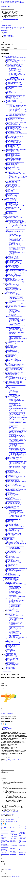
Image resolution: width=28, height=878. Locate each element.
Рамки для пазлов (14, 110)
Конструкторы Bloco (12, 262)
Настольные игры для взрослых (15, 95)
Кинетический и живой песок (12, 575)
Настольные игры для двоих (14, 64)
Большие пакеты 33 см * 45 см (18, 177)
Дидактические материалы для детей (16, 377)
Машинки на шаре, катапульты (17, 637)
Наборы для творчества (10, 293)
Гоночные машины (15, 239)
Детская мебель (10, 667)
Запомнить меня (6, 866)
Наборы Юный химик (13, 151)
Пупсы (9, 660)
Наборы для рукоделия (13, 839)
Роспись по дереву (14, 337)
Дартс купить (22, 845)
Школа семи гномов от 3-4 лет (17, 464)
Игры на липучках (12, 564)
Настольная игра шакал (13, 853)
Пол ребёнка (4, 46)
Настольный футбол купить (4, 850)
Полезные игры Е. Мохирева (17, 413)
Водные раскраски (15, 329)
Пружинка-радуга (11, 195)
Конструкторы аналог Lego (14, 231)
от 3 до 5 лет (19, 759)
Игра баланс (10, 565)
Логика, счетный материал (17, 515)
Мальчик (8, 761)
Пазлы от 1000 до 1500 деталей (18, 111)
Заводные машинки (15, 633)
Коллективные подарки (10, 27)
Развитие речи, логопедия (14, 472)
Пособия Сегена (11, 212)
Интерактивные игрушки (11, 577)
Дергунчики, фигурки (12, 522)
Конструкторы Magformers (13, 258)
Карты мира (10, 474)
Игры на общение (15, 73)
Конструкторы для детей (11, 216)
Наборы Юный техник (13, 154)
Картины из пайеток (12, 347)
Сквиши (9, 190)
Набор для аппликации (16, 298)
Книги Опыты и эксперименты (15, 162)
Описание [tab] (5, 727)
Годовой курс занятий (15, 414)
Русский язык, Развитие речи (17, 431)
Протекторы (10, 97)
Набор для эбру (11, 354)
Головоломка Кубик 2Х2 (13, 126)
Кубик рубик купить (13, 842)
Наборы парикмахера (15, 592)
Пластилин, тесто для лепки (14, 316)
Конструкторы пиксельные (14, 275)
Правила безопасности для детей (15, 476)
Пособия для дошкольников (13, 502)
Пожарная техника (15, 235)
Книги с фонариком (12, 477)
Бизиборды (10, 535)
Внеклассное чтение (12, 475)
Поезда (12, 242)
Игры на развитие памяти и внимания (16, 70)
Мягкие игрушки (11, 582)
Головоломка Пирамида (13, 131)
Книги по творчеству (12, 387)
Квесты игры (11, 92)
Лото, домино (11, 556)
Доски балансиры (11, 574)
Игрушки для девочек (10, 654)
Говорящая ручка (11, 578)
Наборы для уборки (15, 587)
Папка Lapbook (10, 495)
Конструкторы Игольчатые (14, 263)
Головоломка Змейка (12, 128)
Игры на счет (13, 75)
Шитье (12, 312)
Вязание (12, 315)
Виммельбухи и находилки (14, 382)
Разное (12, 253)
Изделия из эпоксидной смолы (15, 358)
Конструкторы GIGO (12, 256)
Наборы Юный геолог (12, 164)
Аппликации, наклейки (13, 294)
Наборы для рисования (16, 341)
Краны (12, 627)
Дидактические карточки (16, 378)
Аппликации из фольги (16, 296)
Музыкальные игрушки (16, 528)
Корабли (9, 641)
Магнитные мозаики (12, 285)
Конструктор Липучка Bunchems (15, 269)
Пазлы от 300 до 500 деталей (17, 108)
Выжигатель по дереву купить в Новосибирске (5, 846)
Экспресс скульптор (12, 181)
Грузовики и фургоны (16, 615)
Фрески (9, 342)
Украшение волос (11, 350)
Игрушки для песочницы (16, 600)
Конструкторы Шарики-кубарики (15, 272)
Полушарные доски (12, 571)
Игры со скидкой (11, 100)
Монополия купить (13, 826)
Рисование (13, 394)
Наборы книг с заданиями (13, 490)
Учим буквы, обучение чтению (17, 452)
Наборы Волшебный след (13, 534)
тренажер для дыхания (13, 552)
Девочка (12, 761)
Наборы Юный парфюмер (13, 159)
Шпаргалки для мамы (12, 561)
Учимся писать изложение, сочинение (15, 433)
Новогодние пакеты (15, 180)
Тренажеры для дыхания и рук (14, 551)
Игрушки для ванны (12, 531)
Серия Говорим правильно (16, 435)
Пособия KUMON (14, 399)
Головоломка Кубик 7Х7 (13, 145)
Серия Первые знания (15, 453)
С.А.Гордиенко (13, 444)
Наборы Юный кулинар (13, 163)
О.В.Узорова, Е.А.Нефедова (17, 439)
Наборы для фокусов (9, 199)
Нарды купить (4, 833)
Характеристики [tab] (7, 728)
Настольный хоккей (13, 829)
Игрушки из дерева (12, 508)
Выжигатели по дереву (13, 305)
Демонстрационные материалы (18, 379)
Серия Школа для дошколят (16, 419)
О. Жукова (12, 426)
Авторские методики (10, 200)
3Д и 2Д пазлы (11, 123)
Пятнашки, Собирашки (13, 140)
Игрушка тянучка (11, 185)
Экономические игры (13, 65)
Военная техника (14, 244)
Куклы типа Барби (12, 659)
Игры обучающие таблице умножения (16, 568)
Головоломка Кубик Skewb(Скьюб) (16, 149)
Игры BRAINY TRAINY (13, 99)
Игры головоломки (12, 62)
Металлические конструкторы (14, 220)
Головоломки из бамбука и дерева (16, 122)
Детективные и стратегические (15, 79)
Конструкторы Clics (12, 257)
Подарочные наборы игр (16, 78)
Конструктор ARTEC (12, 265)
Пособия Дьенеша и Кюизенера (15, 205)
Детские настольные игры (14, 66)
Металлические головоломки (14, 120)
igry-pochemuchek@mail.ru (10, 821)
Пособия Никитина (12, 202)
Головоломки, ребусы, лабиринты (16, 489)
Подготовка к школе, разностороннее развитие (16, 442)
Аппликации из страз (15, 297)
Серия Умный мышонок (16, 450)
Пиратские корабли (15, 236)
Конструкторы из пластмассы (15, 221)
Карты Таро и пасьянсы (13, 169)
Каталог (3, 27)
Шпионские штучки (12, 646)
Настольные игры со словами (14, 89)
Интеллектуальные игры (13, 82)
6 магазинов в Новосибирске (10, 19)
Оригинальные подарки (11, 167)
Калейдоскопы (10, 666)
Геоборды (9, 213)
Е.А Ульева (13, 404)
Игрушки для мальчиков (11, 611)
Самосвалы (13, 624)
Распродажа (7, 671)
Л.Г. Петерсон (13, 406)
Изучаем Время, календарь (14, 557)
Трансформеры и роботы (13, 642)
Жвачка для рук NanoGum (14, 186)
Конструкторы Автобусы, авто (17, 248)
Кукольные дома (11, 655)
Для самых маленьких (16, 547)
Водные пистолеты (8, 37)
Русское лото (10, 87)
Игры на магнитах (9, 538)
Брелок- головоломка (12, 137)
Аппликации (13, 392)
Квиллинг (12, 301)
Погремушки (10, 529)
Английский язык (11, 484)
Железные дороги (11, 645)
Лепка (11, 390)
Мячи (11, 602)
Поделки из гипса (14, 324)
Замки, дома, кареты (15, 233)
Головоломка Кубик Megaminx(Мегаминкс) (13, 147)
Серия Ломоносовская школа (17, 440)
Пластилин (16, 323)
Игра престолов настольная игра (5, 829)
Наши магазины (10, 2)
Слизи (8, 651)
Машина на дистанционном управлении (16, 619)
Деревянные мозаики (12, 284)
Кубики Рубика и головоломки (15, 115)
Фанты (9, 91)
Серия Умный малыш (15, 446)
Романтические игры (12, 93)
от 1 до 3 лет (12, 759)
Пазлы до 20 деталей (15, 106)
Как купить (3, 2)
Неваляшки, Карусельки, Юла (15, 526)
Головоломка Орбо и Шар (13, 129)
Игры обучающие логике (13, 562)
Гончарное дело (14, 318)
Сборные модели (9, 363)
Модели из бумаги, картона (14, 365)
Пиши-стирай (10, 493)
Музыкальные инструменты (14, 541)
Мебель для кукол (11, 656)
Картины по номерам (15, 334)
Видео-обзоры (4, 30)
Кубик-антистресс (11, 196)
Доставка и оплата (19, 2)
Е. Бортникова (13, 425)
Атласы (9, 492)
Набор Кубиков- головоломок (14, 136)
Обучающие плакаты (12, 374)
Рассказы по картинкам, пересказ (15, 486)
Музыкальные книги (12, 506)
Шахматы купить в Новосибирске (13, 833)
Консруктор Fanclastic (12, 266)
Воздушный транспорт (16, 240)
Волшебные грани (14, 395)
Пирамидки (10, 520)
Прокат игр (22, 28)
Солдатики (10, 649)
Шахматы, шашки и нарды (14, 86)
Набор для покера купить (22, 836)
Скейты (9, 610)
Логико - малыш (11, 208)
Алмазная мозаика (12, 355)
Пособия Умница (11, 211)
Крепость (12, 251)
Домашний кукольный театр (14, 279)
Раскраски (10, 470)
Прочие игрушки (14, 517)
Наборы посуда (14, 588)
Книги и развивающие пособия (12, 381)
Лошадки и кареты (12, 664)
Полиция (12, 636)
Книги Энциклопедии (13, 471)
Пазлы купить (13, 836)
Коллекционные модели (16, 626)
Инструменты (13, 593)
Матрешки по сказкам (15, 510)
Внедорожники (14, 635)
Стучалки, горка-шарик (13, 519)
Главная (5, 32)
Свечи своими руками (12, 346)
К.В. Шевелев (13, 427)
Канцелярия (10, 349)
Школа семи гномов (12, 459)
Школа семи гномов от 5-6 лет (17, 467)
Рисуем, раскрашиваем (13, 327)
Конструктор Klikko (12, 267)
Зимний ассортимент (12, 609)
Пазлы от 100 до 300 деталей (17, 109)
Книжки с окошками (12, 488)
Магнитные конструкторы (14, 218)
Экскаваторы (13, 617)
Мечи (8, 647)
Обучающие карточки (13, 560)
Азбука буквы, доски (12, 542)
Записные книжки (11, 198)
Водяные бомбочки (14, 606)
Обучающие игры (9, 539)
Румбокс (9, 356)
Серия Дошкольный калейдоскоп (18, 430)
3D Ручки (6, 214)
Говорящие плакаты (12, 373)
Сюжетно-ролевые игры (14, 583)
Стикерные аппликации (16, 300)
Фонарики (9, 640)
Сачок (11, 608)
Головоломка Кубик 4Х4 (13, 144)
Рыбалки (12, 595)
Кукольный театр (9, 278)
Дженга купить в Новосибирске (23, 842)
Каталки (9, 521)
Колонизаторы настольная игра (5, 853)
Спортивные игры (12, 83)
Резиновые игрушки (12, 530)
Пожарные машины (15, 628)
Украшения (13, 314)
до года (7, 759)
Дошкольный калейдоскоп (16, 455)
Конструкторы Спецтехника (17, 247)
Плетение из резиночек (13, 352)
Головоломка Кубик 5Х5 (13, 141)
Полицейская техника (16, 249)
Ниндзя (11, 254)
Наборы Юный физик (13, 153)
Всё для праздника (9, 668)
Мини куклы (10, 662)
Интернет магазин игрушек (7, 814)
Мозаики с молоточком (13, 288)
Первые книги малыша (12, 479)
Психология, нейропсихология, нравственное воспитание (14, 504)
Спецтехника (11, 653)
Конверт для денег (12, 189)
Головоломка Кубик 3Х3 (13, 132)
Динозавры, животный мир (17, 252)
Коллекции (9, 28)
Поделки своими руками (16, 388)
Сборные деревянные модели (14, 367)
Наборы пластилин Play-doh (17, 319)
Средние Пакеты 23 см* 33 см (18, 176)
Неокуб (9, 168)
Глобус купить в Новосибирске (5, 842)
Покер (9, 88)
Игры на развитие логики (17, 74)
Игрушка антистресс (12, 193)
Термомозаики (11, 291)
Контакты (3, 3)
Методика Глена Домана (13, 209)
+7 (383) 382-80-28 (5, 6)
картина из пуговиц (12, 359)
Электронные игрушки (13, 579)
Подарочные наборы (12, 361)
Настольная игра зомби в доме (23, 853)
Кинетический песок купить (22, 829)
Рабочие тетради (11, 397)
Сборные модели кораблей (14, 368)
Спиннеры (10, 187)
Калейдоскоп (10, 191)
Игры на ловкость (15, 71)
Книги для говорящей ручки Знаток (16, 481)
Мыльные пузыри (14, 601)
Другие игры (13, 77)
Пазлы (9, 104)
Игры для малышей (9, 507)
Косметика (10, 171)
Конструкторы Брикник (13, 227)
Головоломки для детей (13, 124)
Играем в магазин (14, 591)
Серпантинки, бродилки (13, 524)
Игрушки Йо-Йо (11, 182)
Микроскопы (10, 166)
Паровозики (13, 629)
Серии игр (19, 27)
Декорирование (14, 311)
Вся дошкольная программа (16, 448)
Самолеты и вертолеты (13, 638)
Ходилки (12, 68)
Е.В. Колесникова (14, 403)
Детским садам (15, 28)
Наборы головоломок (15, 117)
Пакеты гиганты (14, 178)
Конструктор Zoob (12, 261)
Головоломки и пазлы (10, 101)
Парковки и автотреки (13, 613)
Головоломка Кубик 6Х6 (13, 142)
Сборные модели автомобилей (14, 364)
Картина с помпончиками (13, 360)
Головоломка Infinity (12, 138)
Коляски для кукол (12, 658)
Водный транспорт (15, 238)
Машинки (10, 614)
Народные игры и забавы (16, 516)
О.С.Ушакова (13, 445)
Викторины (10, 59)
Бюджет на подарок (5, 47)
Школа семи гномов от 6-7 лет (17, 468)
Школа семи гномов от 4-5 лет (17, 466)
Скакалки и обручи (15, 605)
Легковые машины (15, 623)
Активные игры (11, 61)
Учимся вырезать (11, 483)
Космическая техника (15, 245)
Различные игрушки (8, 35)
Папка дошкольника (15, 405)
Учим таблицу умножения (13, 499)
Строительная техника (15, 243)
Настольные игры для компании (15, 60)
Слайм (9, 194)
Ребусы (9, 566)
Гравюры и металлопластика (14, 303)
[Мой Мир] (5, 724)
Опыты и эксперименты (11, 150)
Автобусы (12, 632)
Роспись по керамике (15, 336)
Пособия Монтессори (12, 207)
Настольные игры (9, 56)
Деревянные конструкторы (14, 217)
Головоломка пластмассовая (14, 102)
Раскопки (10, 157)
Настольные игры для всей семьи (16, 57)
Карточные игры (11, 80)
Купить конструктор (4, 839)
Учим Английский (9, 537)
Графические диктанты (13, 501)
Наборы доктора (14, 586)
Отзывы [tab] (5, 729)
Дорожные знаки (11, 650)
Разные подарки (11, 184)
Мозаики (7, 283)
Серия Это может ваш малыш (17, 454)
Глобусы (9, 376)
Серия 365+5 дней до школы (17, 412)
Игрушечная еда (14, 589)
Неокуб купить (13, 845)
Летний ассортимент (8, 36)
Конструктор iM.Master (13, 276)
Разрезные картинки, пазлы (17, 512)
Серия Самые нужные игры (17, 449)
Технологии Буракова (15, 410)
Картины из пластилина (16, 320)
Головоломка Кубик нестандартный (16, 127)
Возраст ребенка (5, 44)
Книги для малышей (12, 383)
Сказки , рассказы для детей (14, 485)
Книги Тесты (10, 458)
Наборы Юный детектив (13, 160)
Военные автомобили (15, 622)
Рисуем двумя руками (12, 480)
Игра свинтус (22, 849)
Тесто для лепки (14, 321)
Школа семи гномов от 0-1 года (18, 461)
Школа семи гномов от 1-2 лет (17, 462)
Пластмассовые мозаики (13, 289)
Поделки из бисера (15, 310)
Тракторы (12, 620)
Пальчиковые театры (12, 280)
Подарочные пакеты (13, 172)
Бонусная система (10, 819)
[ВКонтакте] (1, 724)
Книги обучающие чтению (14, 457)
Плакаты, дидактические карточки (13, 372)
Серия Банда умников (15, 421)
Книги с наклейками (12, 396)
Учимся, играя (11, 550)
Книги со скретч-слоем (12, 494)
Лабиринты (10, 569)
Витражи (9, 302)
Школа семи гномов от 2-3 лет (17, 463)
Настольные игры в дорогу (14, 84)
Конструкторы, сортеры (13, 525)
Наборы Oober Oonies (12, 274)
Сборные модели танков (13, 370)
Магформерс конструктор (22, 833)
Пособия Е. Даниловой (12, 204)
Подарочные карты (8, 669)
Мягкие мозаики (11, 287)
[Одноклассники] (3, 724)
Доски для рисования (15, 330)
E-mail (2, 861)
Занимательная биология (13, 158)
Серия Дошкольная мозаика (17, 416)
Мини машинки (14, 631)
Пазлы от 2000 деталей (16, 113)
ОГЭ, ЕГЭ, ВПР (11, 497)
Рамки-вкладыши (14, 511)
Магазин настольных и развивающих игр (11, 1)
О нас (7, 817)
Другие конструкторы (16, 224)
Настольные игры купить (4, 826)
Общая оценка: (4, 772)
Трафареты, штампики (16, 328)
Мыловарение (11, 343)
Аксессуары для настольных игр (15, 96)
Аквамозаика (10, 292)
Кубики (9, 559)
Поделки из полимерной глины (18, 325)
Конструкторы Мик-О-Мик (14, 260)
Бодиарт (9, 345)
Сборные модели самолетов (14, 369)
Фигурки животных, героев (17, 584)
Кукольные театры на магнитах (15, 282)
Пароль (2, 864)
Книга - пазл (10, 498)
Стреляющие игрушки (13, 644)
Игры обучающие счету (16, 548)
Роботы (12, 234)
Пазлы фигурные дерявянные (17, 114)
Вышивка (13, 309)
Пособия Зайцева (11, 203)
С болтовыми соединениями (17, 222)
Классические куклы (12, 663)
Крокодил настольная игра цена (13, 850)
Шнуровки (13, 513)
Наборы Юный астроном (13, 155)
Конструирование (14, 391)
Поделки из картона (12, 351)
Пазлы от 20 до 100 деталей (17, 105)
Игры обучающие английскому (15, 570)
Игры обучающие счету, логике (15, 546)
